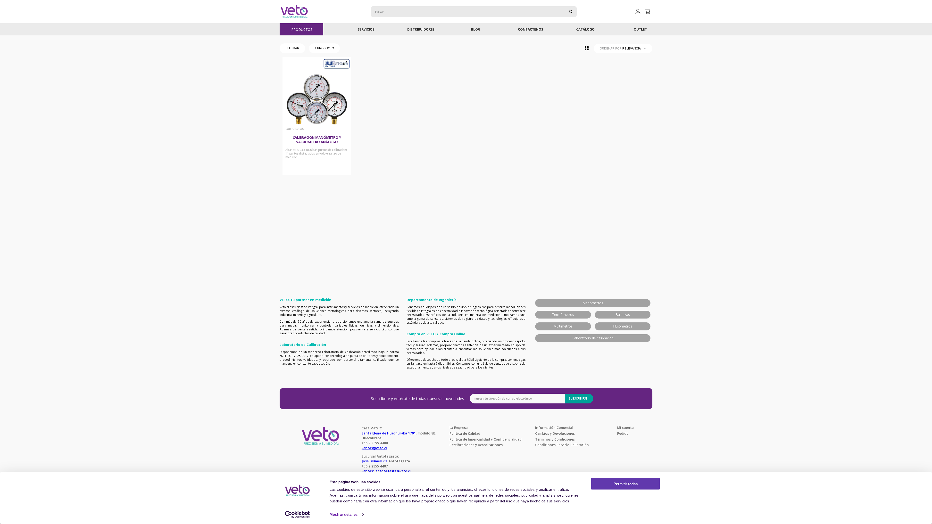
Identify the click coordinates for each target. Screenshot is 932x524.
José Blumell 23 (374, 461)
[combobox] (474, 11)
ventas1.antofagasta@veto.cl (386, 471)
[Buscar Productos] (571, 11)
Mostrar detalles (344, 514)
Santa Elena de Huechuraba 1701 (389, 433)
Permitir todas (626, 484)
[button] (637, 11)
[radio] (586, 48)
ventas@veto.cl (374, 448)
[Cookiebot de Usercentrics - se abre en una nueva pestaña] (297, 514)
